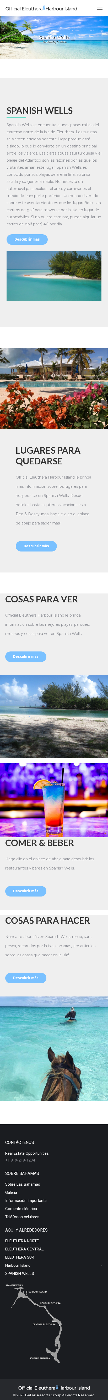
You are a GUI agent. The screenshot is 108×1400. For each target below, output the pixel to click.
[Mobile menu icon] (99, 8)
